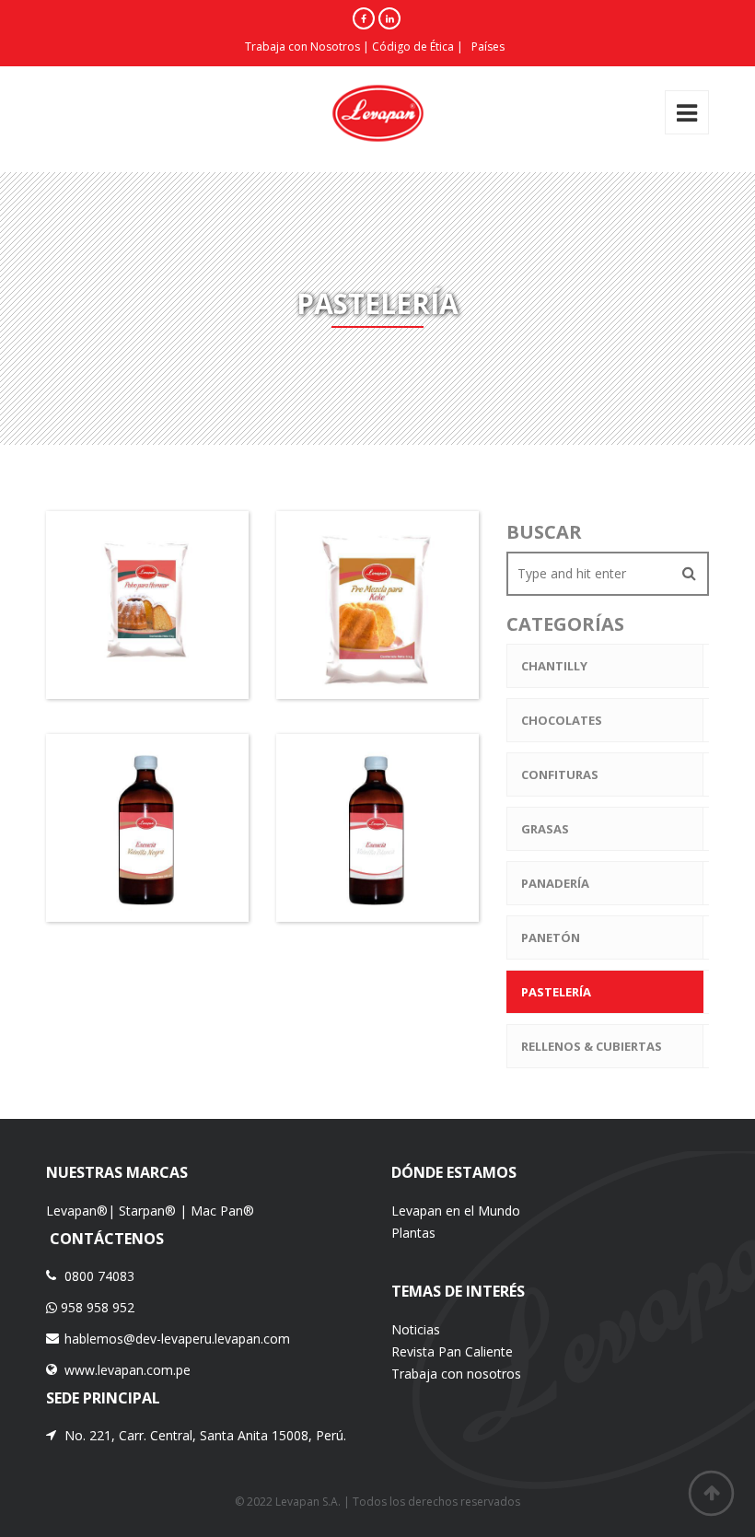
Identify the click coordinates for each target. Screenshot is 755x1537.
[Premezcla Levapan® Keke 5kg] (311, 572)
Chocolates (561, 720)
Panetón (550, 937)
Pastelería (556, 992)
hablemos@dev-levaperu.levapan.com (177, 1338)
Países (488, 46)
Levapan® (77, 1210)
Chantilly (554, 666)
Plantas (413, 1232)
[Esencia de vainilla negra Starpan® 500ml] (81, 795)
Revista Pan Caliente (452, 1351)
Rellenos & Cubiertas (591, 1046)
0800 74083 (99, 1276)
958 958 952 (95, 1307)
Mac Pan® (222, 1210)
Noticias (415, 1329)
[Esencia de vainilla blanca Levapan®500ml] (311, 795)
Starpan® (147, 1210)
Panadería (555, 883)
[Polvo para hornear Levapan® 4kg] (81, 572)
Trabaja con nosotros (456, 1373)
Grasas (545, 829)
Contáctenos (105, 1238)
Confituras (559, 774)
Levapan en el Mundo (455, 1210)
